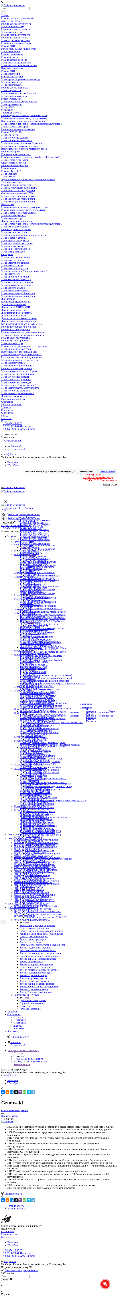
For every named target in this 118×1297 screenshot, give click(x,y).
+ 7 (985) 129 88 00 (12, 423)
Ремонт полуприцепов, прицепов (37, 925)
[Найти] (3, 12)
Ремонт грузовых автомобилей (36, 550)
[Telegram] (33, 1092)
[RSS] (2, 1095)
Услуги (17, 541)
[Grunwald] (7, 1121)
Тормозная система (36, 672)
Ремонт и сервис (10, 1234)
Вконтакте (12, 462)
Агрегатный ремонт (36, 558)
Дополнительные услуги (33, 1000)
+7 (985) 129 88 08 (18, 429)
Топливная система (36, 753)
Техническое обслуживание (40, 844)
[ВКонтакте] (3, 1092)
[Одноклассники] (7, 1092)
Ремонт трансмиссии (37, 597)
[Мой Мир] (12, 1092)
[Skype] (29, 1092)
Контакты (6, 1237)
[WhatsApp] (24, 1092)
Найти (5, 1279)
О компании (20, 1020)
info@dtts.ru (10, 454)
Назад (20, 539)
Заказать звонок (22, 1064)
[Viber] (20, 1092)
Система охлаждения (37, 625)
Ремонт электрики (35, 717)
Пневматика (32, 781)
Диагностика (32, 892)
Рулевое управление (36, 653)
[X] (16, 1092)
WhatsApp (12, 465)
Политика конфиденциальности (21, 1270)
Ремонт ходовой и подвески (40, 811)
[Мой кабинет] (2, 926)
